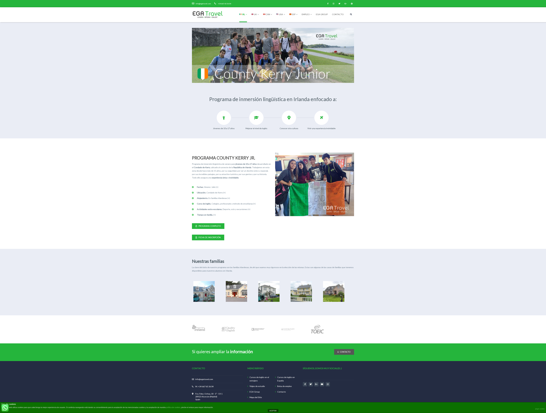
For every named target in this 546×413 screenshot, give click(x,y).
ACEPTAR (273, 411)
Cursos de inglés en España (286, 379)
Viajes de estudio (257, 386)
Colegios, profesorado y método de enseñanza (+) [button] (226, 203)
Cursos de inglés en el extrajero (259, 379)
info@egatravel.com (204, 379)
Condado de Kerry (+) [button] (211, 192)
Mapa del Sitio (256, 397)
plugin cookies (540, 409)
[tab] (231, 187)
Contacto (338, 14)
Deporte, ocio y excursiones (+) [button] (223, 209)
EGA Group (322, 14)
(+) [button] (206, 215)
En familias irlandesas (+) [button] (213, 198)
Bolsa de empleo (284, 386)
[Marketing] (198, 329)
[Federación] (258, 329)
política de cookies (173, 407)
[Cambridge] (287, 329)
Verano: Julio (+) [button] (207, 187)
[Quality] (228, 329)
